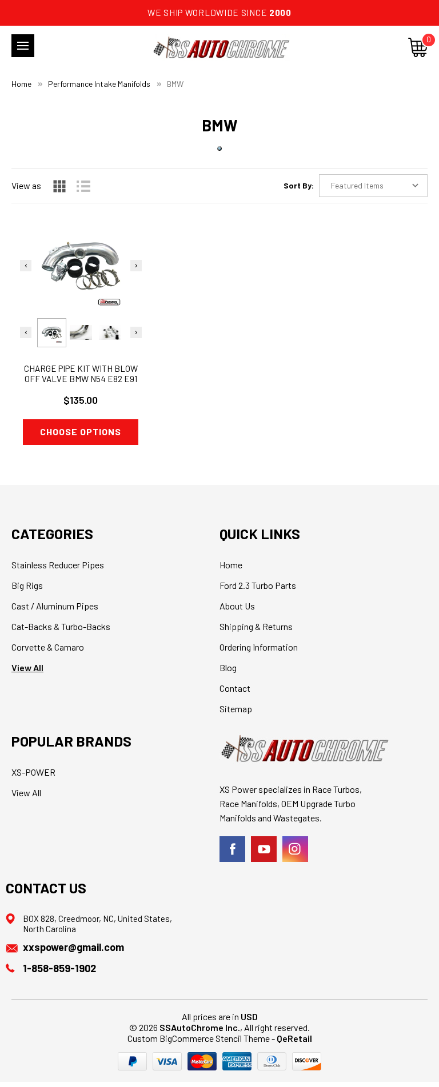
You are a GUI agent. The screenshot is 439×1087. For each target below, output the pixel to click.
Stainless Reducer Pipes (57, 564)
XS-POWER (33, 772)
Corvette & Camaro (47, 646)
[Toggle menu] (22, 45)
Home (231, 564)
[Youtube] (264, 849)
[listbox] (373, 185)
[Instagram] (295, 849)
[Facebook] (232, 849)
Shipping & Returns (256, 626)
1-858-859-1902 (59, 968)
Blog (228, 667)
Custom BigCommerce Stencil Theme (198, 1038)
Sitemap (236, 708)
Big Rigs (27, 585)
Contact (235, 688)
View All (27, 667)
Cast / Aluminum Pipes (54, 605)
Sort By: (299, 185)
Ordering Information (259, 646)
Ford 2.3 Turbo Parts (258, 585)
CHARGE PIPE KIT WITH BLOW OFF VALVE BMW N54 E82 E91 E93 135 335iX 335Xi (81, 378)
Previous (25, 265)
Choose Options (80, 431)
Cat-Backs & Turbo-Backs (60, 626)
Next (136, 265)
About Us (237, 605)
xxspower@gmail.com (73, 947)
